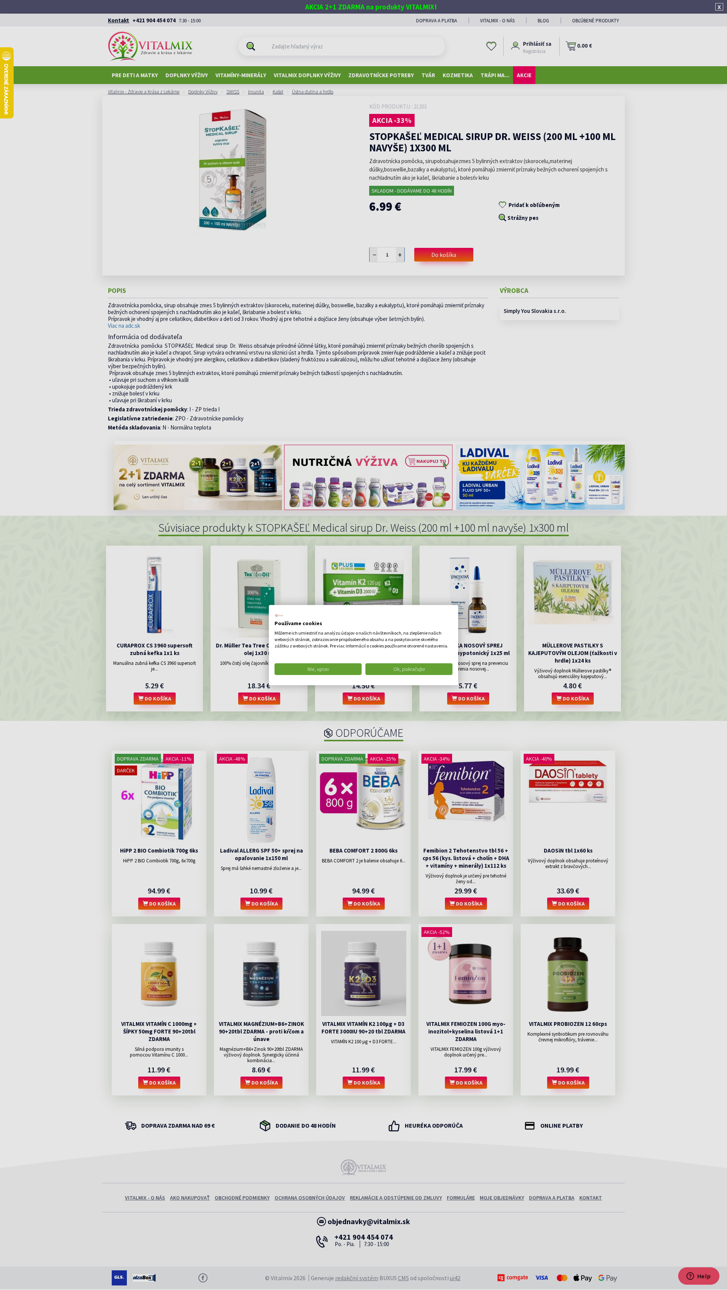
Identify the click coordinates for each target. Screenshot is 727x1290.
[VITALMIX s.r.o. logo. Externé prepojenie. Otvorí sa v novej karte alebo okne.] (279, 615)
